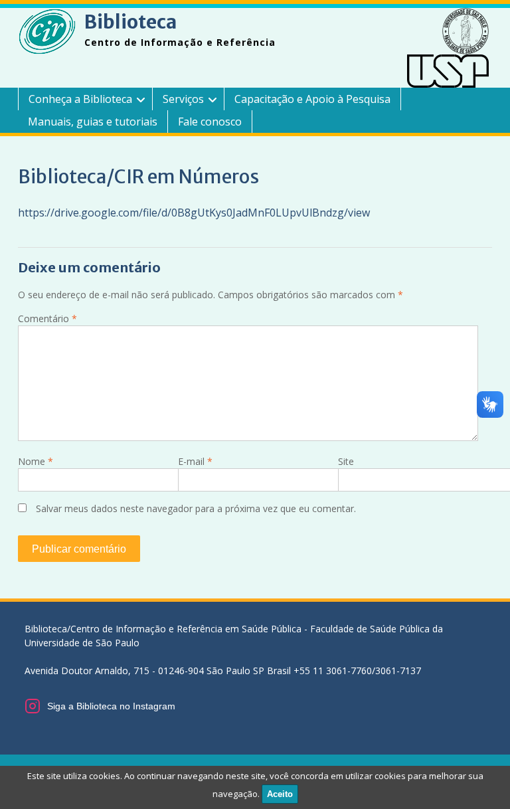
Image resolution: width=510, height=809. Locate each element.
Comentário (47, 318)
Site (346, 461)
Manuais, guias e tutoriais (92, 121)
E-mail (195, 461)
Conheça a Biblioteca (80, 99)
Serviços (183, 99)
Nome (35, 461)
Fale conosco (210, 121)
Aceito (280, 794)
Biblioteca (130, 22)
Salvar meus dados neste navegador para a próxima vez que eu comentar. (196, 508)
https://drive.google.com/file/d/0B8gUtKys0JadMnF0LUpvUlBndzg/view (194, 212)
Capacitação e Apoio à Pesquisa (312, 99)
